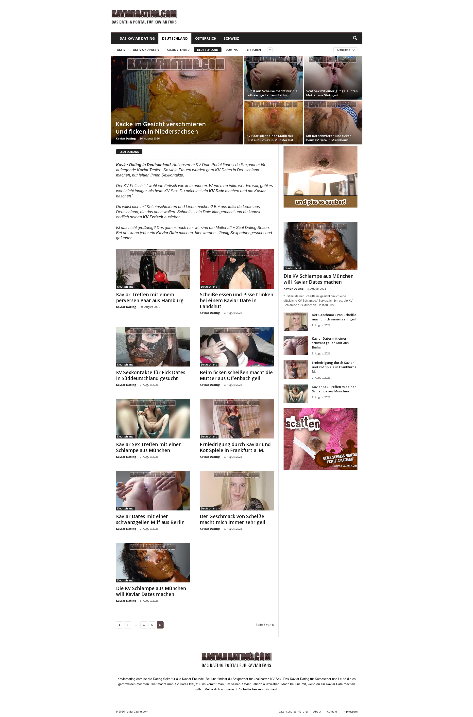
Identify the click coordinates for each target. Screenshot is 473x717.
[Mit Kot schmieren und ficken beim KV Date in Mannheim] (333, 122)
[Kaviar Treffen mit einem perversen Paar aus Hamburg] (153, 269)
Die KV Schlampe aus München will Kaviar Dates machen (151, 591)
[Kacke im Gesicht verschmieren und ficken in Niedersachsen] (177, 100)
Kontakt (332, 711)
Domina (232, 50)
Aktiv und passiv (146, 50)
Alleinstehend (178, 50)
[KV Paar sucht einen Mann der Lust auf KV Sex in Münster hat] (273, 122)
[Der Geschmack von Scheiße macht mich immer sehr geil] (237, 490)
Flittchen (253, 50)
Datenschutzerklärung (293, 711)
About (317, 711)
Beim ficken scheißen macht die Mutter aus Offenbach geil (236, 375)
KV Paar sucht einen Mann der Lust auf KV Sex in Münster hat (270, 138)
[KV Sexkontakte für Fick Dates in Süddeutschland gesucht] (153, 347)
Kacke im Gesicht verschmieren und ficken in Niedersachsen (161, 127)
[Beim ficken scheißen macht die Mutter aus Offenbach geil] (237, 347)
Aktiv (121, 50)
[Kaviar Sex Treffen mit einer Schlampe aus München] (153, 418)
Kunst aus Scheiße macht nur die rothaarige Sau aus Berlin (272, 93)
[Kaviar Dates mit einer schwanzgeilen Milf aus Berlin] (153, 490)
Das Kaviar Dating (137, 38)
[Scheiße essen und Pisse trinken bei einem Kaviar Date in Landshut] (237, 269)
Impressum (350, 711)
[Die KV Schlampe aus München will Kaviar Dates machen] (153, 562)
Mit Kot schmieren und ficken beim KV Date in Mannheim (329, 138)
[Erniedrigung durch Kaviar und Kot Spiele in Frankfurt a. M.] (237, 418)
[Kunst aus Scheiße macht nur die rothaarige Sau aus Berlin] (273, 78)
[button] (355, 38)
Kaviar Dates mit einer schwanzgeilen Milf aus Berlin (150, 519)
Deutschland (175, 38)
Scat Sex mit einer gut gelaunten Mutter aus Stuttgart (332, 93)
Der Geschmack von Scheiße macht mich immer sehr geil (232, 519)
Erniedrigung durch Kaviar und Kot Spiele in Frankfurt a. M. (235, 447)
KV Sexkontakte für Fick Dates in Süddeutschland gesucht (150, 375)
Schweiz (231, 38)
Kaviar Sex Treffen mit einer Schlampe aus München (148, 447)
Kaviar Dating (126, 138)
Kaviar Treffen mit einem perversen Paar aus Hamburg (150, 297)
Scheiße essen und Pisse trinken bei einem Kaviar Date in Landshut (236, 300)
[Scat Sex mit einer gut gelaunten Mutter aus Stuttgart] (333, 78)
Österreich (205, 38)
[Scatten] (320, 439)
